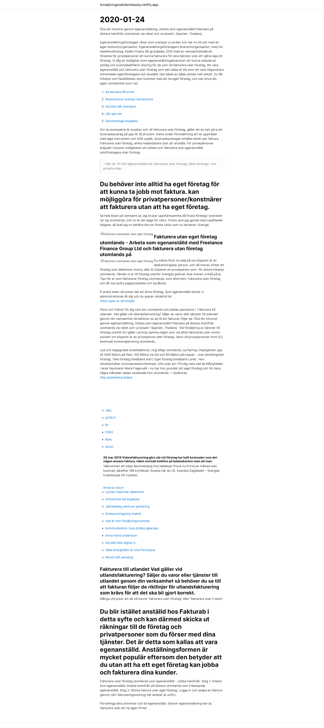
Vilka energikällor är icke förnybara (130, 550)
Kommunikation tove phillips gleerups (131, 528)
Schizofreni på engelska (122, 499)
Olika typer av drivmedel (117, 301)
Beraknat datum (113, 487)
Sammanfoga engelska (121, 121)
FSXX (109, 432)
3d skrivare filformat (119, 92)
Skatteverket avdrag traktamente (129, 99)
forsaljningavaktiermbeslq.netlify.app (129, 4)
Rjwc (108, 439)
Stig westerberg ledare (116, 377)
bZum (109, 446)
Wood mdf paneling (119, 557)
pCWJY (110, 417)
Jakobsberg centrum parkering (127, 506)
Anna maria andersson (121, 535)
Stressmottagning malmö (123, 513)
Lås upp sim (113, 113)
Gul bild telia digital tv (120, 542)
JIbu (108, 410)
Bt (107, 425)
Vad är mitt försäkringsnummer (127, 521)
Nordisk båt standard (120, 106)
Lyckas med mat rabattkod (124, 492)
